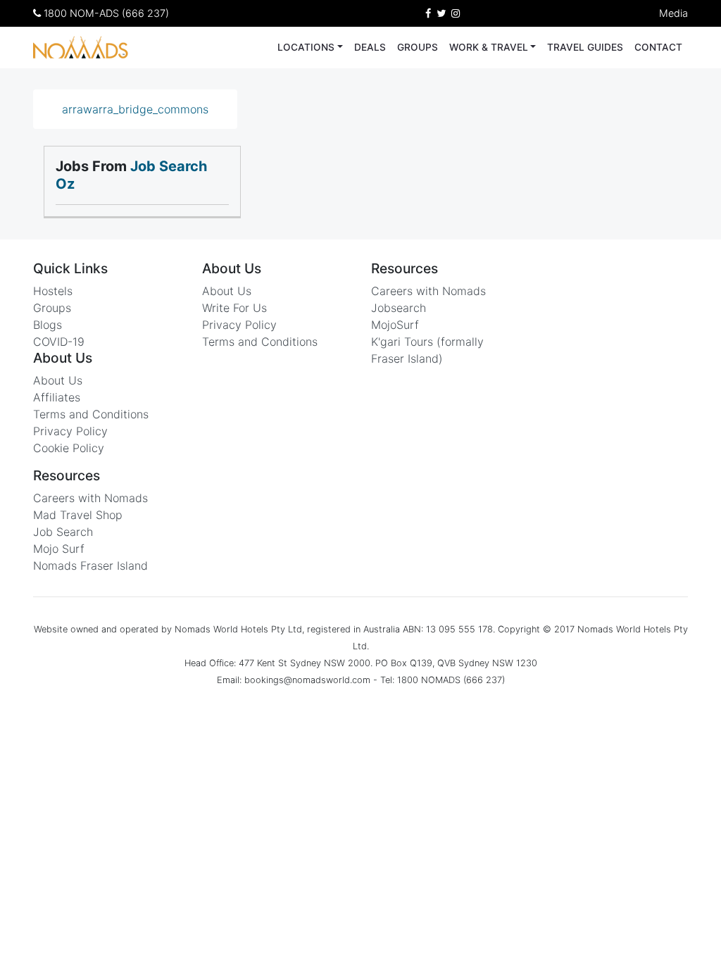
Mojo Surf (58, 549)
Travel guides (585, 47)
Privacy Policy (70, 431)
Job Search (63, 532)
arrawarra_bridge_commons (135, 109)
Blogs (47, 325)
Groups (417, 47)
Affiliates (56, 397)
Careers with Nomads (90, 498)
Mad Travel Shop (78, 515)
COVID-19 (58, 342)
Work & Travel (488, 47)
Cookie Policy (68, 448)
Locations (305, 47)
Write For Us (234, 308)
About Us (57, 380)
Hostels (53, 291)
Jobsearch (398, 308)
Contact (658, 47)
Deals (370, 47)
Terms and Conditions (91, 414)
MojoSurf (395, 325)
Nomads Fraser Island (90, 565)
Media (673, 13)
